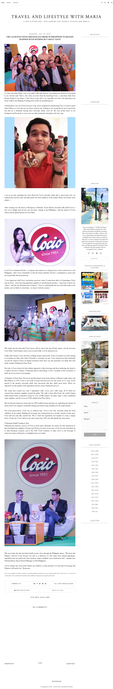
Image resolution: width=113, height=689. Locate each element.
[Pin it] (43, 584)
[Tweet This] (34, 584)
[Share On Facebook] (37, 584)
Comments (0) (16, 583)
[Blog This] (46, 584)
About (9, 2)
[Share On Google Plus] (40, 584)
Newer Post (9, 664)
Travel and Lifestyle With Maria (63, 687)
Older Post (70, 664)
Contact (15, 2)
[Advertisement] (94, 143)
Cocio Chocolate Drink (65, 583)
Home (3, 2)
